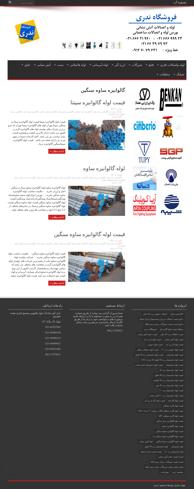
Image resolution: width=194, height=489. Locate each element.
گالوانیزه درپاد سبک (100, 112)
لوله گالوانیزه (113, 114)
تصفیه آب (180, 3)
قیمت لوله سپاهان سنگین (147, 349)
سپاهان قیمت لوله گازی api (171, 329)
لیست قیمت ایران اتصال (150, 451)
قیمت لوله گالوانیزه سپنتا (97, 102)
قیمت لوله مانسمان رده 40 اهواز (149, 355)
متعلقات (165, 74)
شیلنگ (180, 74)
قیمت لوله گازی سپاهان (173, 406)
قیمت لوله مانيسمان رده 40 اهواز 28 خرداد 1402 (162, 360)
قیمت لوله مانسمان (175, 355)
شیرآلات (137, 64)
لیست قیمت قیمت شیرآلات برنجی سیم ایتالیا (164, 467)
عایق (27, 64)
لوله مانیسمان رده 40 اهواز (156, 446)
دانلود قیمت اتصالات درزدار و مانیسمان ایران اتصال (161, 319)
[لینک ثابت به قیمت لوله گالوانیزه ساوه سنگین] (96, 281)
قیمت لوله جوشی (155, 344)
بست (60, 64)
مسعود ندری (177, 472)
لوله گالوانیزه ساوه (104, 168)
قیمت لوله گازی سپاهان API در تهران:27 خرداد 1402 (160, 411)
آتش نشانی (44, 64)
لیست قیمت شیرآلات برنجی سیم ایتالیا (167, 462)
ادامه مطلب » (57, 151)
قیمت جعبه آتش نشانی (147, 334)
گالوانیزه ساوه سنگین (48, 112)
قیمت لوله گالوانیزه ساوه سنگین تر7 (167, 436)
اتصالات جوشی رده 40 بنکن (155, 314)
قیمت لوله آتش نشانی (173, 339)
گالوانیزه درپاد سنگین (83, 112)
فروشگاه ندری (150, 329)
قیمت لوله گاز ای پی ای (155, 400)
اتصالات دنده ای (115, 112)
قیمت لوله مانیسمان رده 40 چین (169, 385)
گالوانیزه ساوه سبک (66, 112)
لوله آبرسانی (100, 64)
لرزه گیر (120, 64)
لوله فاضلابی (78, 64)
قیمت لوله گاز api (175, 400)
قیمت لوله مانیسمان (174, 365)
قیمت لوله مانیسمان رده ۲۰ (171, 390)
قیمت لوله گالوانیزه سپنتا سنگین (169, 441)
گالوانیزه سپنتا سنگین (27, 178)
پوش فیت (164, 472)
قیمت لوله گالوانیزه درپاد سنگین (169, 421)
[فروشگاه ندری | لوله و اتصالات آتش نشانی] (97, 50)
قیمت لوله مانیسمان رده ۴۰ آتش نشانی (166, 395)
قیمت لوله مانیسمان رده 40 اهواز (169, 375)
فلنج (151, 64)
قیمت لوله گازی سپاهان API (171, 416)
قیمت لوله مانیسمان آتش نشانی (149, 365)
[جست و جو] (10, 3)
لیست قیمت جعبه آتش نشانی (170, 457)
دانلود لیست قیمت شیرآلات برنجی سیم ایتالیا (164, 324)
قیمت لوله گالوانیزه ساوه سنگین (89, 234)
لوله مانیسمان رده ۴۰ (174, 451)
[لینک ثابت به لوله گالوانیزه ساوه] (96, 215)
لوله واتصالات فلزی (172, 64)
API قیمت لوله (177, 314)
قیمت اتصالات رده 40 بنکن (171, 334)
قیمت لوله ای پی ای (174, 344)
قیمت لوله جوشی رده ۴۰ (172, 349)
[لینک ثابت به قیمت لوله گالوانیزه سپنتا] (96, 149)
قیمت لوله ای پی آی (152, 339)
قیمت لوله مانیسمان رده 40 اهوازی (168, 380)
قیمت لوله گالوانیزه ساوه (172, 426)
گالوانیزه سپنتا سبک (30, 112)
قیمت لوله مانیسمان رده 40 (171, 370)
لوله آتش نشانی (146, 441)
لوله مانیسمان (177, 446)
